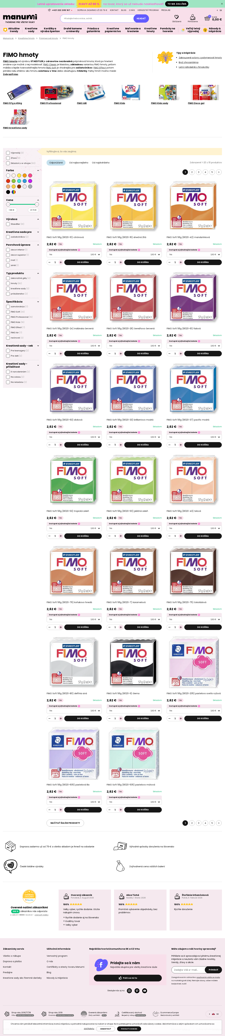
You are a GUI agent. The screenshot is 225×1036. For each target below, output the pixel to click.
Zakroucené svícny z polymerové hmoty (200, 57)
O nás (132, 10)
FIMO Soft (51, 67)
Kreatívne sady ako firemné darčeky (22, 977)
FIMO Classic (50, 64)
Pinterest (138, 990)
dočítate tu (89, 1028)
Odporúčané (56, 162)
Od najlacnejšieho (78, 162)
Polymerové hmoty (48, 38)
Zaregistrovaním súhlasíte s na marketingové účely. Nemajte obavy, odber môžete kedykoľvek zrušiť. (195, 980)
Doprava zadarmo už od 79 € (92, 10)
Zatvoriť (221, 3)
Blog (123, 10)
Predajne (166, 10)
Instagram (130, 990)
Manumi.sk (8, 38)
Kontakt (114, 10)
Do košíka (83, 262)
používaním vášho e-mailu (208, 977)
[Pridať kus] (61, 262)
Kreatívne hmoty (26, 38)
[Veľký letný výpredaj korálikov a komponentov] (112, 3)
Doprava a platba (12, 961)
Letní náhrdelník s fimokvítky (194, 67)
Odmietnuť (105, 1029)
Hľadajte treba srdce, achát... (78, 18)
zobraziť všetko (41, 915)
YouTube (145, 990)
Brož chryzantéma (188, 62)
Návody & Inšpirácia (57, 977)
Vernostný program (148, 10)
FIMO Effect (100, 67)
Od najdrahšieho (101, 162)
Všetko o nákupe (12, 955)
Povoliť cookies (129, 1029)
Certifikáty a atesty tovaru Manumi (65, 966)
